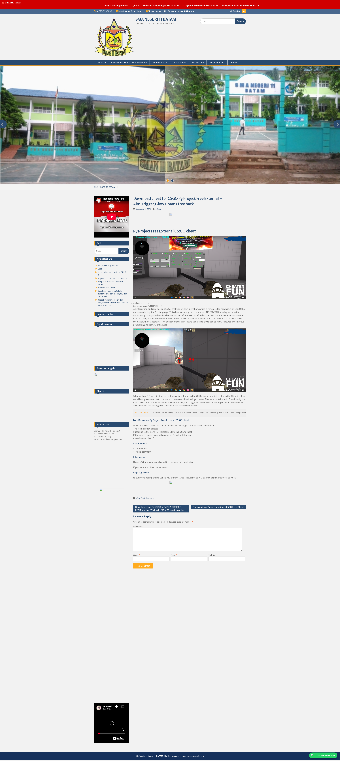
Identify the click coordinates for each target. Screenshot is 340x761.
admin (158, 209)
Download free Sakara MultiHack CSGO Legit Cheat (218, 507)
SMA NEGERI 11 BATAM (155, 19)
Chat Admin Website (325, 755)
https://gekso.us (141, 473)
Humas (234, 62)
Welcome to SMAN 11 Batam (181, 11)
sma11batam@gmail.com (130, 11)
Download (140, 499)
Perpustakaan (217, 62)
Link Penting (234, 11)
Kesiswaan (197, 62)
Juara (85, 5)
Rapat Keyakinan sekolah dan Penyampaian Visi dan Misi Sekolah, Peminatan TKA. (113, 303)
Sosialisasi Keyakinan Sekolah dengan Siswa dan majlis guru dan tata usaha (112, 294)
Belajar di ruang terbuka (65, 5)
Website (212, 556)
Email (174, 556)
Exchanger (150, 499)
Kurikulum (179, 62)
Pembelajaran (160, 62)
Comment (138, 527)
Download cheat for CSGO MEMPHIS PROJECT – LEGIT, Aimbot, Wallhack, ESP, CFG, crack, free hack (160, 509)
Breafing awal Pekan (106, 288)
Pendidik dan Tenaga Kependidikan (128, 62)
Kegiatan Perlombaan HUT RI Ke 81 (150, 5)
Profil (100, 62)
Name (136, 556)
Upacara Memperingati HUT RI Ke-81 (111, 5)
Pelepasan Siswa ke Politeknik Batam (191, 5)
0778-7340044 (104, 11)
